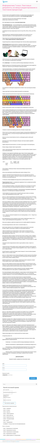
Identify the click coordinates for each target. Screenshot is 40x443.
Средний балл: (6, 395)
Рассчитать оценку (9, 403)
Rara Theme (8, 441)
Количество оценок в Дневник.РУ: (10, 392)
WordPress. (17, 441)
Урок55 (5, 1)
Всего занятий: (6, 389)
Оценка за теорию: (7, 397)
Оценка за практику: (7, 400)
